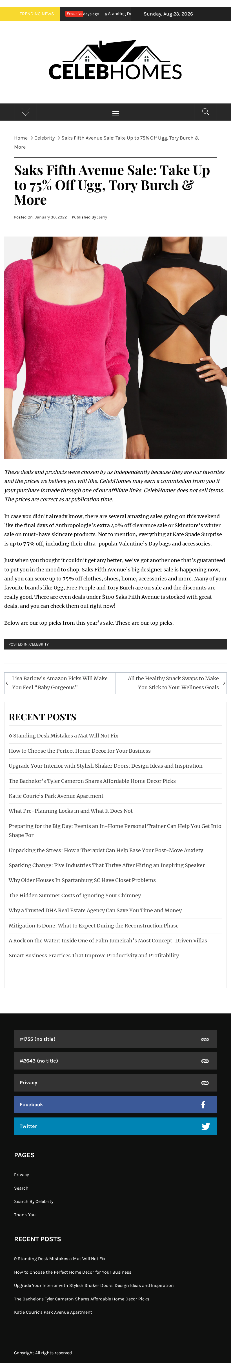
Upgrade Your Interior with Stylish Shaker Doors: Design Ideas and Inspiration (106, 766)
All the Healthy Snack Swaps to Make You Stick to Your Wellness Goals (173, 683)
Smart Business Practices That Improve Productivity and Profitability (94, 955)
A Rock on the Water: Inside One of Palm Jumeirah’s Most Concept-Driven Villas (108, 940)
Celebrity (39, 644)
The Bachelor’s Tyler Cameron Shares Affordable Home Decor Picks (92, 781)
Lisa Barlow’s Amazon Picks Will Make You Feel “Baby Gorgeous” (60, 683)
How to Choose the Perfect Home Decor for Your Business (80, 751)
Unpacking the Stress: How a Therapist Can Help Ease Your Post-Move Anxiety (106, 850)
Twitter (28, 1126)
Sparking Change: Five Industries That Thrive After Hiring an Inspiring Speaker (107, 865)
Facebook (31, 1104)
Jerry (103, 217)
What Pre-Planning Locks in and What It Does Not (71, 811)
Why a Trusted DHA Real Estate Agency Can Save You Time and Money (95, 910)
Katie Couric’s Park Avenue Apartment (56, 796)
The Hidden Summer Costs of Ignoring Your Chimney (75, 895)
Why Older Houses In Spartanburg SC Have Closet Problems (82, 880)
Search (21, 1188)
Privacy (28, 1082)
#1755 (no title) (37, 1039)
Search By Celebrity (33, 1201)
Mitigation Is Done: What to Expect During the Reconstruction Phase (94, 925)
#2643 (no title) (39, 1061)
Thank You (25, 1214)
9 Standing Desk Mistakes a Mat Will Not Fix (127, 13)
